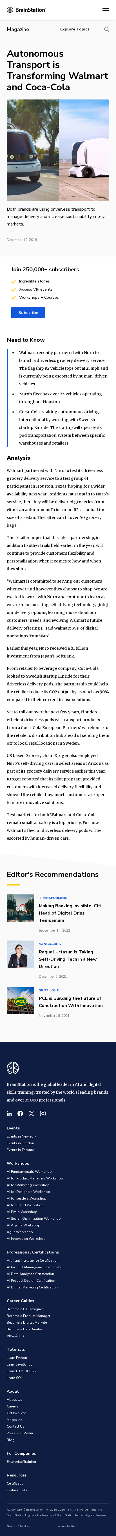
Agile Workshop (20, 1232)
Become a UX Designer (25, 1309)
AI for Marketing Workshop (28, 1185)
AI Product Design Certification (31, 1280)
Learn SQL (15, 1378)
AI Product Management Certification (35, 1267)
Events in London (20, 1143)
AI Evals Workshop (22, 1212)
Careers (13, 1406)
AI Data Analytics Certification (30, 1274)
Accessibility (66, 1526)
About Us (14, 1399)
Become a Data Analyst (25, 1329)
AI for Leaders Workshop (26, 1198)
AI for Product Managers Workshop (35, 1178)
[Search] (106, 29)
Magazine (14, 1420)
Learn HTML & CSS (21, 1371)
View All (14, 1336)
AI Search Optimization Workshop (34, 1218)
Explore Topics (74, 29)
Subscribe (28, 312)
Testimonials (17, 1490)
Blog (11, 1440)
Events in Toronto (20, 1150)
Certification (16, 1483)
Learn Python (17, 1357)
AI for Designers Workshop (28, 1192)
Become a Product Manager (28, 1316)
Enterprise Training (21, 1461)
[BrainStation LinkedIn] (9, 1113)
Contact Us (15, 1426)
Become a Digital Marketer (27, 1322)
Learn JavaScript (19, 1364)
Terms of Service (17, 1526)
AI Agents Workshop (23, 1225)
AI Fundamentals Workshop (29, 1171)
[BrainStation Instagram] (43, 1113)
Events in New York (21, 1136)
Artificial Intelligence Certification (33, 1260)
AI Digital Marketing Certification (32, 1287)
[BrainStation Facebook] (20, 1113)
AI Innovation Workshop (26, 1238)
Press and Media (20, 1433)
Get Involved (16, 1413)
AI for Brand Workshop (25, 1205)
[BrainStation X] (31, 1113)
